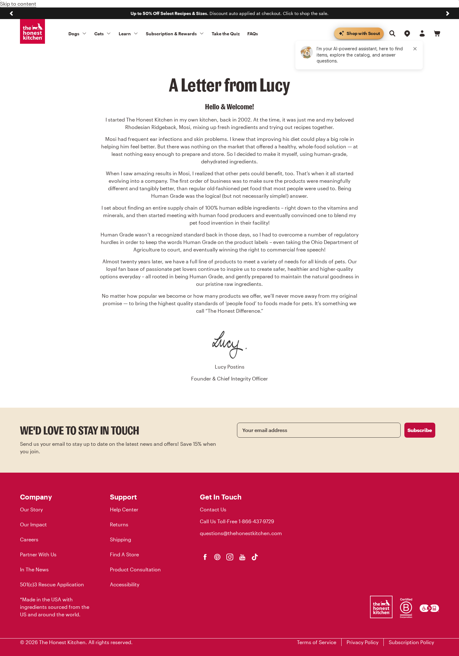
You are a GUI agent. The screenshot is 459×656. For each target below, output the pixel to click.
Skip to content (18, 4)
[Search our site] (392, 33)
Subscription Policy (411, 642)
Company (36, 497)
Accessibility (124, 584)
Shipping (120, 539)
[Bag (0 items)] (437, 33)
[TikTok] (255, 557)
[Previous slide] (11, 13)
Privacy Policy (362, 642)
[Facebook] (205, 557)
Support (123, 497)
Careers (29, 539)
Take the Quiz (226, 33)
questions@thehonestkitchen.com (241, 533)
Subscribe (419, 430)
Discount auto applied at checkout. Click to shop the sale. (229, 13)
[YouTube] (242, 557)
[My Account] (422, 33)
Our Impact (33, 524)
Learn (125, 33)
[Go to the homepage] (32, 31)
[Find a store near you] (407, 33)
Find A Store (124, 554)
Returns (119, 524)
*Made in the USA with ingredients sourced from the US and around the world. (54, 606)
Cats (99, 33)
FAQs (252, 33)
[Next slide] (448, 13)
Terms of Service (316, 642)
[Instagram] (230, 557)
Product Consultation (135, 569)
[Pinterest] (217, 557)
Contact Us (213, 509)
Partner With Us (38, 554)
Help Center (124, 509)
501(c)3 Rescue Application (52, 584)
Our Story (31, 509)
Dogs (73, 33)
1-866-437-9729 (256, 521)
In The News (34, 569)
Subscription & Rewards (171, 33)
